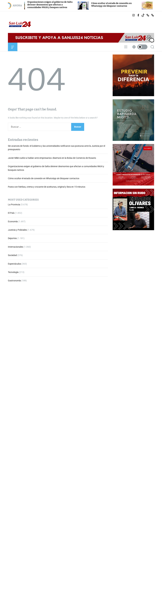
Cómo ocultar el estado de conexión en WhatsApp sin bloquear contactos (97, 4)
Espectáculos (14, 263)
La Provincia (14, 204)
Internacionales (15, 247)
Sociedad (12, 255)
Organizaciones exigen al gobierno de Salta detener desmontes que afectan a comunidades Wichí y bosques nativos (36, 5)
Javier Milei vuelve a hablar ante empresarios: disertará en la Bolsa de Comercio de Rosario (52, 158)
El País (11, 213)
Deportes (12, 238)
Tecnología (13, 272)
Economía (13, 221)
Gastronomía (14, 280)
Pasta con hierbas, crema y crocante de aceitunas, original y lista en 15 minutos (46, 187)
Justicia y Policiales (17, 230)
